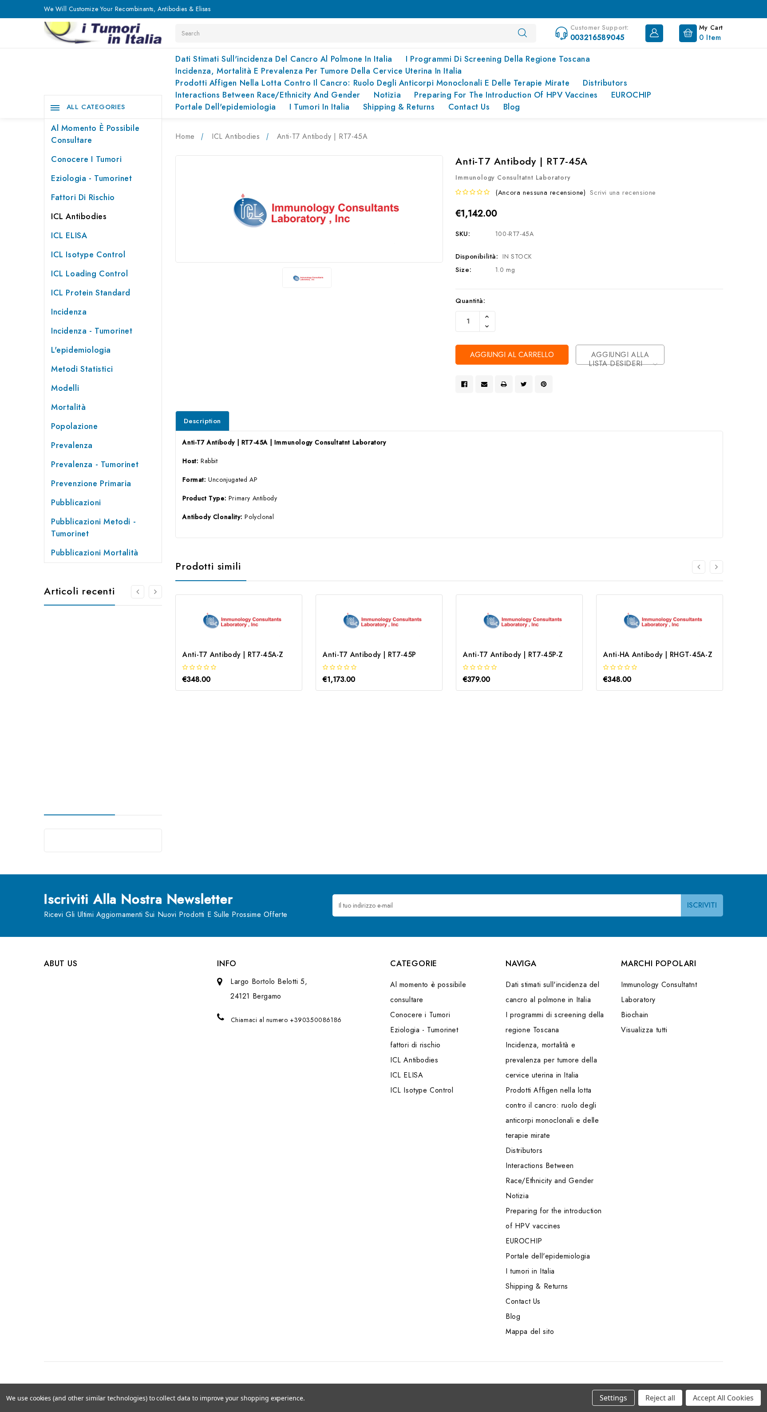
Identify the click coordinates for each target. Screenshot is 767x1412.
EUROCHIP (631, 95)
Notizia (387, 95)
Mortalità (68, 407)
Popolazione (74, 426)
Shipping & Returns (399, 107)
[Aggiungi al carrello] (227, 637)
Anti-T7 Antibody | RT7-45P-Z (513, 654)
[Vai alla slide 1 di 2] (137, 591)
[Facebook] (464, 384)
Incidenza (69, 312)
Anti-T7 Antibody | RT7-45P (369, 654)
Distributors (605, 83)
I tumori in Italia (319, 107)
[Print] (504, 384)
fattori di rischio (83, 197)
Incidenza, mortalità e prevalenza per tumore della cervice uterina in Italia (318, 71)
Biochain (634, 1015)
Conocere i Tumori (86, 159)
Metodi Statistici (82, 369)
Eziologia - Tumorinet (91, 178)
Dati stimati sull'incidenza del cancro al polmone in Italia (283, 59)
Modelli (65, 388)
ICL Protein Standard (90, 293)
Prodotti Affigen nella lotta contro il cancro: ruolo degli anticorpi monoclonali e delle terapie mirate (372, 83)
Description (202, 421)
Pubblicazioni (76, 502)
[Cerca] (522, 33)
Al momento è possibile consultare (95, 134)
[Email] (484, 384)
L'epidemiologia (81, 350)
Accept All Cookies (723, 1398)
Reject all (660, 1398)
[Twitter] (524, 384)
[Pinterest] (544, 384)
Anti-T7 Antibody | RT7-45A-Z (232, 654)
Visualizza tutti (644, 1030)
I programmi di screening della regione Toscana (498, 59)
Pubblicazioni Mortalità (94, 553)
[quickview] (251, 637)
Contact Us (469, 107)
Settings (613, 1398)
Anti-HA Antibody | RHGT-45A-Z (657, 654)
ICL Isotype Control (88, 254)
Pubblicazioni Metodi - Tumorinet (93, 527)
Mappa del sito (530, 1331)
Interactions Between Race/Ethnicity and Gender (267, 95)
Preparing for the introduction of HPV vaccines (506, 95)
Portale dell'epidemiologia (225, 107)
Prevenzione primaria (91, 483)
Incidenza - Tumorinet (92, 331)
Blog (511, 107)
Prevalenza (72, 445)
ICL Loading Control (89, 273)
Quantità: (470, 301)
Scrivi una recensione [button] (623, 192)
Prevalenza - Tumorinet (94, 464)
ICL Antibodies (79, 216)
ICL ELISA (69, 235)
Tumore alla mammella (91, 704)
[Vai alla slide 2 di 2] (698, 567)
